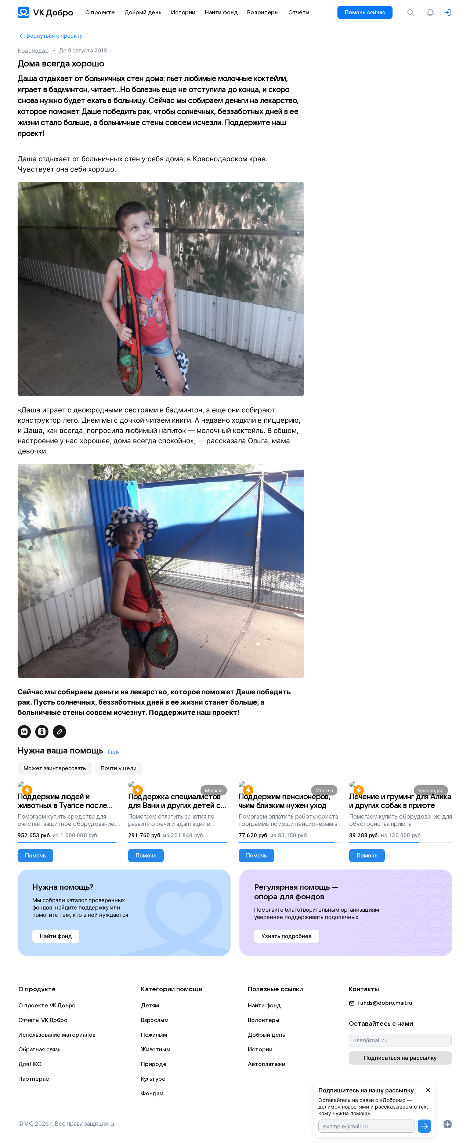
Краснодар (33, 50)
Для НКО (29, 1064)
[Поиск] (412, 12)
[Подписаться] (424, 1126)
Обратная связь (39, 1049)
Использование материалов (56, 1035)
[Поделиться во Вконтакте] (24, 731)
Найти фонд (264, 1005)
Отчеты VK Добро (43, 1020)
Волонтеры (263, 1020)
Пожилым (154, 1035)
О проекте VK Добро (47, 1005)
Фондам (152, 1093)
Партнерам (34, 1079)
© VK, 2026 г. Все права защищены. (66, 1124)
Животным (155, 1049)
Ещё (113, 752)
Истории (260, 1049)
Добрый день (266, 1035)
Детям (150, 1005)
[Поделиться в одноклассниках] (41, 731)
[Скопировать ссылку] (59, 731)
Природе (154, 1064)
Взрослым (155, 1020)
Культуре (153, 1079)
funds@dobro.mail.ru (385, 1003)
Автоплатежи (266, 1064)
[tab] (55, 768)
